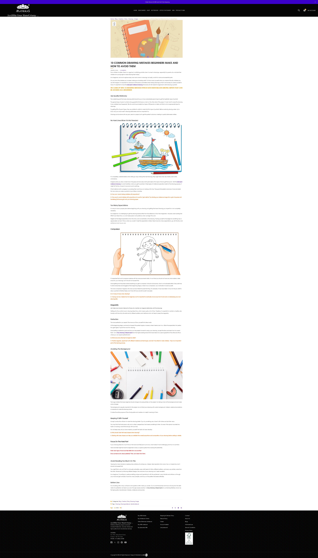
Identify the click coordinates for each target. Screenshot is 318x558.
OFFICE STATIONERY (165, 10)
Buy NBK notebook (143, 524)
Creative (121, 19)
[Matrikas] (22, 10)
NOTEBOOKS (154, 10)
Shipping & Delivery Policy (167, 515)
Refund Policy (163, 518)
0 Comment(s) (123, 70)
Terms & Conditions (190, 527)
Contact (187, 515)
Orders (162, 521)
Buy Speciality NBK (142, 527)
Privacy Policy (188, 530)
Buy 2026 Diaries (142, 515)
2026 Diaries (142, 10)
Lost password (164, 527)
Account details (164, 524)
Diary (125, 19)
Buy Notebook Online (143, 518)
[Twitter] (175, 508)
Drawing (131, 19)
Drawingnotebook (125, 504)
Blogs (186, 521)
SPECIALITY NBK (180, 10)
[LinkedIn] (181, 508)
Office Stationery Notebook (145, 521)
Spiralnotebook (135, 504)
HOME (135, 10)
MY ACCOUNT (312, 10)
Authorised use (189, 524)
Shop (148, 10)
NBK (173, 10)
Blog (116, 19)
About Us (187, 518)
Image (136, 19)
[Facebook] (172, 508)
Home (112, 19)
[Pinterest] (178, 508)
